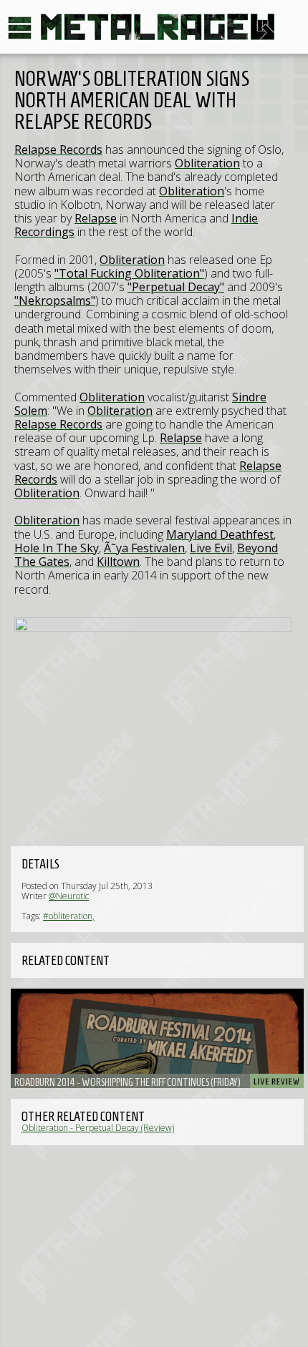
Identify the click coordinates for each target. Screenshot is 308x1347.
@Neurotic (69, 896)
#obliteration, (69, 916)
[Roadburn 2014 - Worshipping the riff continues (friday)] (157, 1038)
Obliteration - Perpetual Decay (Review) (97, 1128)
